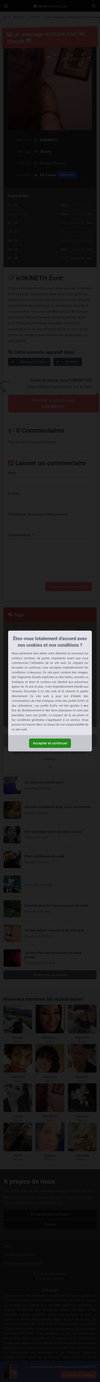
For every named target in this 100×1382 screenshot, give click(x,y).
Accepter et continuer (50, 743)
